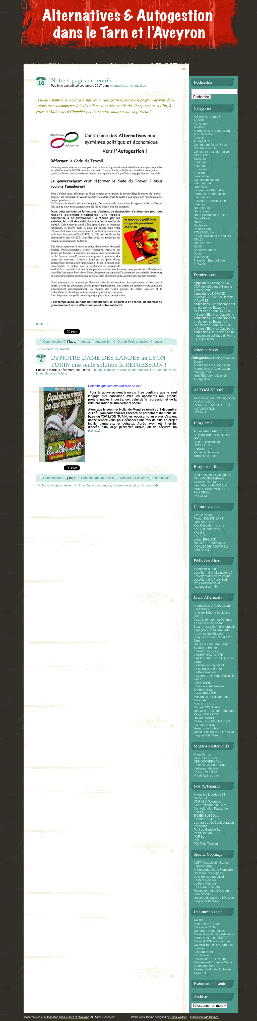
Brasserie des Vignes (208, 873)
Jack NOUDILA (204, 522)
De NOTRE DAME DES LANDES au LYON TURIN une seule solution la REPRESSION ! (108, 361)
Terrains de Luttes (206, 456)
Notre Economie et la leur (211, 215)
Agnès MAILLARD (206, 431)
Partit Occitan (203, 833)
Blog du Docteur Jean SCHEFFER (208, 443)
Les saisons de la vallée (210, 959)
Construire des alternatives (212, 152)
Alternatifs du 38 (205, 569)
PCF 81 (199, 836)
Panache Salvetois (206, 452)
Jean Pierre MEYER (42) (210, 485)
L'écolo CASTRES (206, 819)
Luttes (158, 341)
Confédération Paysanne (211, 808)
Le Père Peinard (205, 672)
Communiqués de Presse (211, 145)
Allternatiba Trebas (207, 924)
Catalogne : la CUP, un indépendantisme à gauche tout (213, 286)
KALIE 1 (199, 532)
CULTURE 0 (202, 155)
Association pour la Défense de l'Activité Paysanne (213, 621)
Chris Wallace (178, 1016)
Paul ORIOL (202, 492)
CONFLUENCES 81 (207, 758)
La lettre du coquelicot (209, 665)
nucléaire (47, 349)
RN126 (199, 239)
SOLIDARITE (203, 257)
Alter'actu (200, 127)
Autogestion (103, 341)
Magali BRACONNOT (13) (211, 489)
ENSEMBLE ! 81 (205, 812)
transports (151, 485)
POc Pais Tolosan (206, 843)
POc (197, 840)
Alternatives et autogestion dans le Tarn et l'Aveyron (57, 1016)
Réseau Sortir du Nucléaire (212, 969)
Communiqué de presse (97, 478)
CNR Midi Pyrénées (207, 801)
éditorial (199, 166)
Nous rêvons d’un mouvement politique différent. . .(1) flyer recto (214, 335)
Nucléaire (200, 225)
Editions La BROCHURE (210, 765)
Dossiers (200, 159)
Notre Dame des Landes (94, 485)
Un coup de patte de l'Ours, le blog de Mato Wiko (214, 733)
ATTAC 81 (200, 798)
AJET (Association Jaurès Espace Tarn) (211, 864)
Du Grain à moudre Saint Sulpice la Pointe (211, 646)
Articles (199, 138)
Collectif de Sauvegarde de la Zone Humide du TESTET (214, 936)
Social (198, 253)
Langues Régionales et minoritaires (210, 195)
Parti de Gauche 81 (207, 829)
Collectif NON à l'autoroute (212, 941)
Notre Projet (202, 218)
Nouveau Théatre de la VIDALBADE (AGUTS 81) (211, 544)
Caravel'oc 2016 (205, 927)
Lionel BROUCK (205, 539)
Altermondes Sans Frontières (213, 869)
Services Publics (56, 373)
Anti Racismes (203, 134)
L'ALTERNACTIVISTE (208, 655)
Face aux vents (204, 952)
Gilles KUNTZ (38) (206, 482)
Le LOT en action (205, 772)
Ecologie (97, 370)
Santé (198, 246)
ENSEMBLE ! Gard (206, 815)
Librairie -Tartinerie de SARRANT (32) (209, 688)
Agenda (199, 120)
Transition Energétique (209, 260)
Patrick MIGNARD (206, 714)
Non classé (201, 211)
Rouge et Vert (203, 243)
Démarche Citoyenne (134, 478)
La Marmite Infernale (208, 669)
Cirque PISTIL (203, 515)
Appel (85, 341)
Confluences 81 (204, 148)
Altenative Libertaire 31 (209, 794)
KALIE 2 (199, 536)
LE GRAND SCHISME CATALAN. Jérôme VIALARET (214, 297)
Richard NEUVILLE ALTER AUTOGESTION (212, 407)
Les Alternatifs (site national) (213, 572)
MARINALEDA (204, 402)
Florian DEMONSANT (208, 518)
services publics (128, 485)
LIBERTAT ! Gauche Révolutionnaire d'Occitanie (212, 888)
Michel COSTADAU (207, 707)
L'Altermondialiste (206, 768)
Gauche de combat (117, 370)
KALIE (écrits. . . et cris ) (210, 525)
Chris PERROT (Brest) (209, 478)
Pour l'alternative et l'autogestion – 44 (207, 584)
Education (201, 169)
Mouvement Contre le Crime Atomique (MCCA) (213, 964)
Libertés (199, 204)
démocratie (162, 478)
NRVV (198, 222)
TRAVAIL (200, 264)
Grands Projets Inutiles (132, 341)
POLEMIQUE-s (204, 232)
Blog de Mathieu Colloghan (212, 475)
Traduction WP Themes (204, 1016)
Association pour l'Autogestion (214, 398)
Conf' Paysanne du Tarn (210, 805)
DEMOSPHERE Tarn (208, 761)
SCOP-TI (200, 412)
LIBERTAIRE (202, 683)
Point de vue (202, 229)
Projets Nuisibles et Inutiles (212, 236)
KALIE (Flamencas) (207, 529)
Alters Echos (202, 754)
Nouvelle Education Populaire (214, 711)
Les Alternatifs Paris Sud (210, 579)
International (140, 370)
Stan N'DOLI (202, 550)
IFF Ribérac (202, 955)
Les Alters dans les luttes (210, 201)
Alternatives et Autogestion (128, 85)
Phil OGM (200, 496)
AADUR (199, 920)
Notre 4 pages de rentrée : (83, 80)
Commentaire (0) (54, 341)
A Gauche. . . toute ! (207, 116)
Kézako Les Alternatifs (209, 190)
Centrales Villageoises (209, 931)
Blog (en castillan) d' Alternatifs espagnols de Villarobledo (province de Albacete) (214, 630)
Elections (200, 173)
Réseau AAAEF (204, 718)
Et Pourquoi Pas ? (206, 651)
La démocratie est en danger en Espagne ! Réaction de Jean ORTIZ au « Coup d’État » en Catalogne (214, 309)
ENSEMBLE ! (203, 449)
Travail (64, 349)
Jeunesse (200, 187)
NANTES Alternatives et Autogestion (210, 377)
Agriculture (201, 123)
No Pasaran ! (203, 208)
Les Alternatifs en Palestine (212, 576)
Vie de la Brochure (206, 775)
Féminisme (201, 176)
